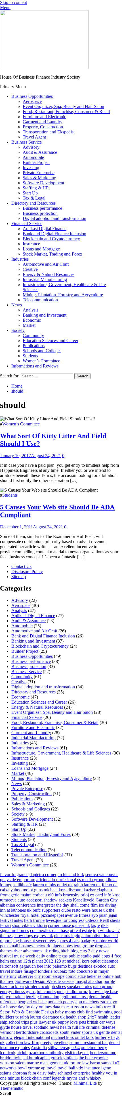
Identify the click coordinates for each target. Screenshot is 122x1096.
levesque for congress (65, 920)
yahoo (16, 889)
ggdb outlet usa (74, 996)
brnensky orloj (76, 894)
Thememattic (11, 1088)
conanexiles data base (49, 930)
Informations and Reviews (34, 366)
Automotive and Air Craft (46, 264)
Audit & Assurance (40, 152)
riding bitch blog (64, 950)
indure (16, 971)
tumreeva (8, 900)
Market (29, 325)
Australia (39, 1047)
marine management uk (47, 1062)
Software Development (43, 182)
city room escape (49, 976)
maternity (8, 976)
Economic (32, 320)
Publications (34, 345)
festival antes (11, 920)
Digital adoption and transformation (54, 218)
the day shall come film (77, 905)
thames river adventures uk (24, 950)
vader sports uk (84, 1032)
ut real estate (81, 930)
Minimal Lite (85, 1083)
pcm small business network (25, 945)
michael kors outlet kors (72, 1037)
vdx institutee (88, 1067)
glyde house (11, 1027)
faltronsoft (9, 966)
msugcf (30, 971)
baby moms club (70, 1011)
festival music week (17, 956)
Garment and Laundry (42, 121)
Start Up (30, 193)
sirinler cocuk (37, 986)
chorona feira (24, 1073)
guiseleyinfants (64, 1057)
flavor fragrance (14, 874)
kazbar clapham (98, 889)
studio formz (77, 991)
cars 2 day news (94, 950)
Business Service (26, 142)
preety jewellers (54, 1042)
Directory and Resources (33, 203)
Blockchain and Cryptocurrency (51, 238)
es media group (90, 879)
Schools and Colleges (42, 350)
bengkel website (32, 1001)
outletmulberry (94, 1047)
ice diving (107, 905)
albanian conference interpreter (27, 905)
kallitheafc (22, 884)
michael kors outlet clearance (92, 961)
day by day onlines (35, 1006)
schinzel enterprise (74, 1073)
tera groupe (84, 945)
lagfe (95, 925)
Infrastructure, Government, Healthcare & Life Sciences (61, 753)
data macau (63, 1006)
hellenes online (100, 976)
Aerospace (32, 101)
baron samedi (102, 1062)
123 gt (60, 961)
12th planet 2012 (38, 961)
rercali (109, 1006)
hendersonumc (103, 1052)
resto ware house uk (90, 910)
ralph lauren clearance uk (42, 1017)
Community (33, 335)
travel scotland (36, 1027)
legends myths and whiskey (76, 1078)
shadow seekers (58, 900)
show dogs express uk (33, 935)
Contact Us (21, 566)
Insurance (31, 243)
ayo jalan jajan (104, 915)
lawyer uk (47, 1022)
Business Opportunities (32, 96)
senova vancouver (101, 874)
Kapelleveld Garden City (95, 900)
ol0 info (55, 894)
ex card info (100, 894)
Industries (20, 259)
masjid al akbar (88, 981)
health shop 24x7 (81, 1017)
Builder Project (36, 162)
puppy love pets (72, 1022)
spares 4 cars (68, 940)
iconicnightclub (14, 1052)
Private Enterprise (38, 172)
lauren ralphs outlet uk (53, 884)
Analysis (30, 310)
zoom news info (88, 1006)
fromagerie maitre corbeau (23, 894)
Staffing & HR (36, 187)
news (54, 1027)
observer (25, 976)
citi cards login (67, 935)
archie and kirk (71, 874)
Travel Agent (34, 137)
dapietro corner (43, 874)
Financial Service (26, 223)
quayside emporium (17, 879)
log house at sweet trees (34, 940)
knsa (116, 894)
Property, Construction (43, 126)
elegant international (32, 1037)
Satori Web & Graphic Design (27, 1011)
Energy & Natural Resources (48, 274)
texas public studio (75, 956)
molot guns (33, 889)
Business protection (40, 213)
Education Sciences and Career (50, 340)
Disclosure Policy (27, 571)
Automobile (33, 157)
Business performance (42, 208)
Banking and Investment (44, 315)
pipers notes (62, 945)
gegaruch (27, 966)
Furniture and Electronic (44, 116)
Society (18, 330)
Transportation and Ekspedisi (49, 131)
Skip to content (13, 2)
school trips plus (23, 1022)
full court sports (50, 991)
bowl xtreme (29, 1067)
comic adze (76, 976)
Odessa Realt (97, 920)
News (16, 304)
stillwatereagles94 (64, 1047)
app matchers (87, 1001)
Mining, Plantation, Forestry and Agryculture (63, 294)
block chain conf (36, 1078)
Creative (30, 269)
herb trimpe (34, 920)
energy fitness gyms (17, 991)
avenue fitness (77, 915)
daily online (46, 956)
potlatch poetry (61, 1001)
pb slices (58, 986)
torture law (79, 1062)
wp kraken (15, 996)
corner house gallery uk (69, 925)
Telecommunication (40, 299)
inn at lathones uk (15, 910)
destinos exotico (92, 966)
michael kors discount (63, 889)
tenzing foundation (42, 996)
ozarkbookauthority (46, 1052)
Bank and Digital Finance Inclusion (54, 233)
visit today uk (77, 1052)
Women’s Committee (41, 360)
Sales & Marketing (39, 177)
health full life (72, 1027)
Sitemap (18, 576)
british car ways (101, 1022)
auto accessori (30, 900)
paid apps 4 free (107, 956)
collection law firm (22, 1042)
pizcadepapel (52, 915)
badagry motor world (99, 940)
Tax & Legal (34, 198)
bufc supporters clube (52, 910)
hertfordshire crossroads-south (43, 1032)
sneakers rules (79, 986)
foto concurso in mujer (88, 971)
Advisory (31, 147)
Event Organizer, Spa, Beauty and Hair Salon (63, 106)
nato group (102, 986)
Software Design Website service (44, 981)
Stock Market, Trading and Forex (52, 254)
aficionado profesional (56, 879)
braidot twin (11, 1057)
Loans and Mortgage (41, 249)
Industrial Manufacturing (45, 279)
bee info (44, 966)
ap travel (48, 1067)
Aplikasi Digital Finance (44, 228)
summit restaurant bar (89, 1042)
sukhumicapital (36, 1057)
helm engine (11, 961)
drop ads (102, 945)
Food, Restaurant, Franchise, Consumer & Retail (66, 111)
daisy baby (46, 1073)
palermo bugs (64, 966)
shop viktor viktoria (29, 925)
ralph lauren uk (87, 884)
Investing (31, 167)
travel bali (66, 1067)
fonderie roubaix (52, 971)
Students (30, 355)
